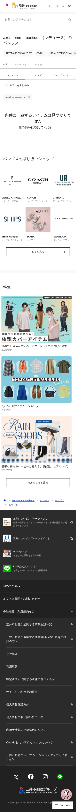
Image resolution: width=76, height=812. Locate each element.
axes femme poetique (23, 500)
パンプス (59, 500)
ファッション (21, 64)
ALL (5, 64)
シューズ (44, 500)
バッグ (38, 64)
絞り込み (65, 805)
